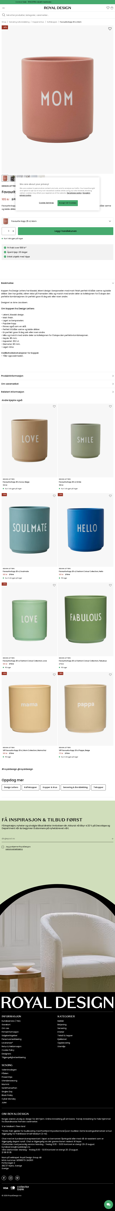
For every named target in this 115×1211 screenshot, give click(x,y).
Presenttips (7, 1077)
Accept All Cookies (67, 203)
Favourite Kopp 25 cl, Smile (70, 482)
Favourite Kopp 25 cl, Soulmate (16, 571)
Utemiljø (61, 1046)
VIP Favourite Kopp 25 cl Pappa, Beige (74, 750)
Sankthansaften (9, 1088)
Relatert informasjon (12, 391)
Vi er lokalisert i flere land (13, 1126)
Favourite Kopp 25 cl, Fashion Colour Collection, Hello (81, 571)
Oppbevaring (64, 1043)
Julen (4, 1102)
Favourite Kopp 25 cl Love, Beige (16, 482)
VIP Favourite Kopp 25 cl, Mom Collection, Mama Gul (24, 750)
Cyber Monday (9, 1099)
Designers (6, 1054)
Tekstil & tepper (65, 1035)
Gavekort (6, 1025)
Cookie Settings (46, 203)
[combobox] (57, 221)
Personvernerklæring (11, 1039)
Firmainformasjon (10, 1032)
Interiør (61, 1032)
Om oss (5, 1028)
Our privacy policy (74, 193)
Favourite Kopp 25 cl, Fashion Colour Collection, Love (25, 661)
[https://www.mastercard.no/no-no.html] (12, 1188)
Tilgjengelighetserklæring (14, 1057)
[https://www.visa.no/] (5, 1188)
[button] (108, 7)
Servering (62, 1028)
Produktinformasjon (12, 375)
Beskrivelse (7, 283)
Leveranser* (7, 1043)
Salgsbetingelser (9, 1035)
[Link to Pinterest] (17, 1178)
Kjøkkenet (62, 1039)
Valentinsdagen (9, 1070)
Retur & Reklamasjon (11, 1046)
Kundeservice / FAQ (11, 1021)
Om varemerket (10, 383)
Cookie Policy (8, 1050)
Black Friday (7, 1095)
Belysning (62, 1025)
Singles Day (7, 1092)
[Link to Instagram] (10, 1178)
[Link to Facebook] (4, 1178)
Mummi (5, 1084)
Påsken (5, 1073)
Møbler (61, 1021)
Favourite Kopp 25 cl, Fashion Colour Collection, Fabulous (83, 661)
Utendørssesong (9, 1081)
